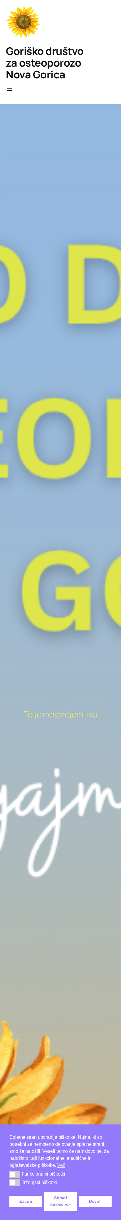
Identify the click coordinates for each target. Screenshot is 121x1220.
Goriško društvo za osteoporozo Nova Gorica (45, 63)
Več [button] (61, 1165)
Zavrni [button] (25, 1201)
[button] (14, 1174)
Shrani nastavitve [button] (60, 1201)
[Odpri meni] (9, 89)
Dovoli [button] (95, 1201)
